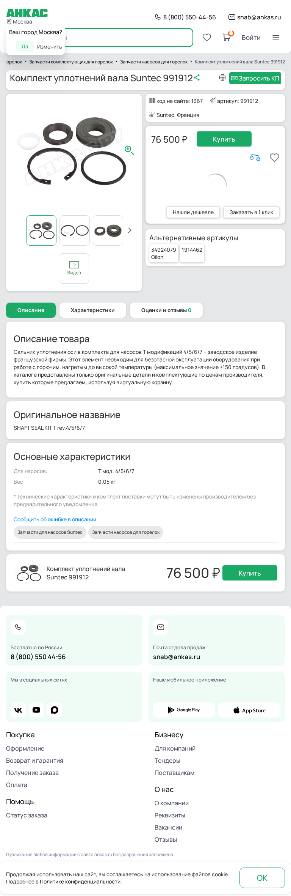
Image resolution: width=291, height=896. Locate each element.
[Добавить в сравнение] (255, 157)
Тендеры (167, 760)
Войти (251, 37)
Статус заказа (26, 815)
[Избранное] (207, 37)
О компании (172, 803)
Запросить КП (259, 78)
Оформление (25, 748)
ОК (262, 877)
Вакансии (168, 827)
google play (184, 710)
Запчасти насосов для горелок (126, 532)
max (54, 710)
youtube (36, 710)
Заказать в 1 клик (251, 212)
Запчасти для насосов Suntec (50, 532)
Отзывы (166, 839)
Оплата (16, 785)
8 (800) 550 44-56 (38, 656)
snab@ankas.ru (259, 17)
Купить (224, 139)
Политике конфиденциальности (80, 881)
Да (25, 46)
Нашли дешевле (193, 212)
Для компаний (175, 748)
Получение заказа (32, 772)
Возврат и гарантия (34, 760)
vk (18, 710)
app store (249, 710)
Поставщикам (174, 772)
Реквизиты (170, 815)
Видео (74, 268)
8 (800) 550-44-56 (189, 17)
